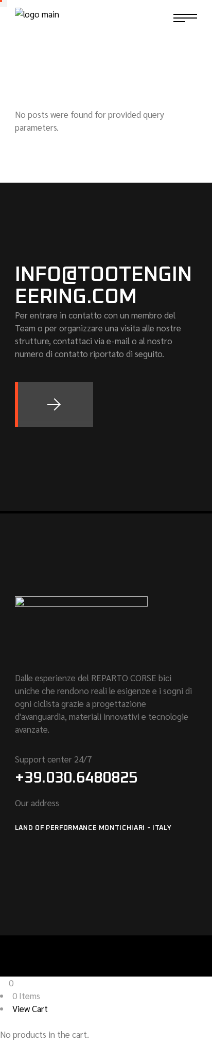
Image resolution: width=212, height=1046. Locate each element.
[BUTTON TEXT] (54, 404)
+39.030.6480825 (76, 778)
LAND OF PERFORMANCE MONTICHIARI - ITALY (93, 828)
